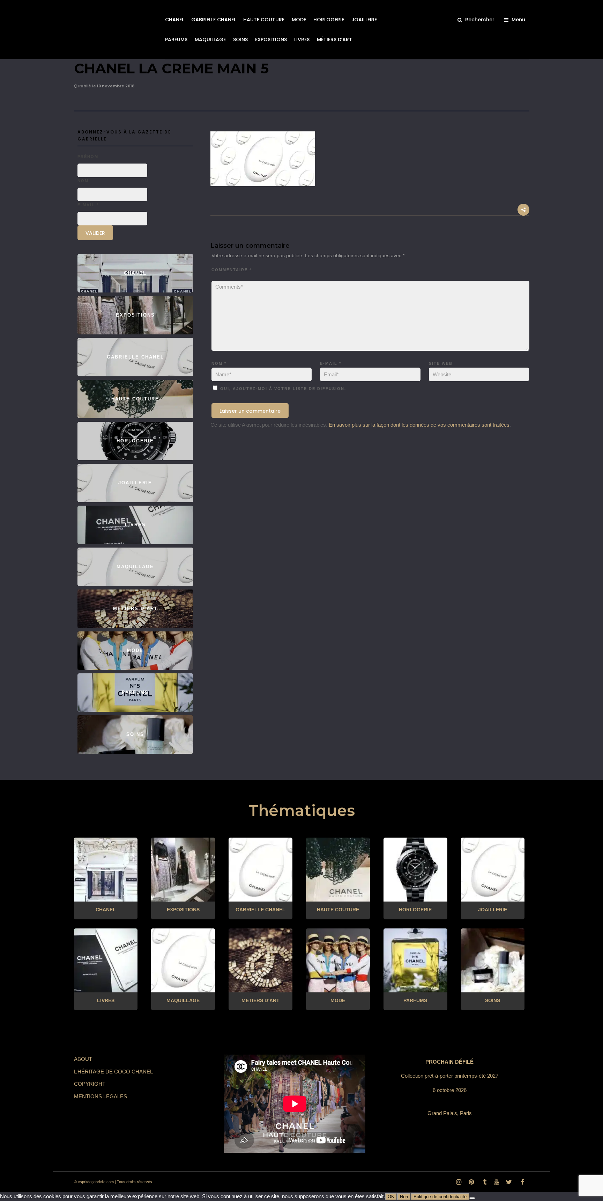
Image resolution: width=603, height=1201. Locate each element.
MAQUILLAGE (210, 39)
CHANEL (174, 19)
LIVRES (302, 39)
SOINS (240, 39)
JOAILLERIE (364, 19)
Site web (441, 363)
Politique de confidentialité (440, 1196)
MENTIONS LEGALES (100, 1096)
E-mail (330, 363)
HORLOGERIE (328, 19)
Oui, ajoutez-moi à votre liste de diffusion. (282, 388)
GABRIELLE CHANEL (213, 19)
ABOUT (83, 1059)
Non (404, 1196)
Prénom (87, 156)
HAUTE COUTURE (263, 19)
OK (391, 1196)
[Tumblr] (483, 1182)
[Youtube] (496, 1182)
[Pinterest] (471, 1182)
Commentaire (231, 270)
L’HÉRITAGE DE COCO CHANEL (113, 1072)
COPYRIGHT (89, 1084)
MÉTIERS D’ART (334, 39)
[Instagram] (458, 1182)
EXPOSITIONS (271, 39)
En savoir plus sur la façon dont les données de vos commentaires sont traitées (419, 425)
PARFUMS (176, 39)
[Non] (472, 1198)
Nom (218, 363)
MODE (299, 19)
